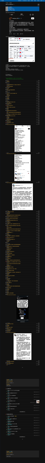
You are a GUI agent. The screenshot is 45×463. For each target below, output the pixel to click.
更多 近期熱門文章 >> (22, 411)
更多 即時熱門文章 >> (22, 436)
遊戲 (9, 379)
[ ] (8, 391)
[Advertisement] (22, 372)
